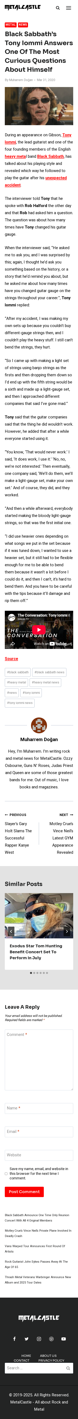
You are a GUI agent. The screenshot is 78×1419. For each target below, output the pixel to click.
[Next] (67, 931)
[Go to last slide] (11, 931)
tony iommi (31, 692)
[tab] (31, 973)
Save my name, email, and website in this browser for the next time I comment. (39, 1174)
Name (13, 1108)
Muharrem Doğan (21, 80)
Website (14, 1155)
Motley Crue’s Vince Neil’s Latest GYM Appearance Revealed (61, 834)
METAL (11, 25)
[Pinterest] (51, 1339)
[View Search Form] (58, 8)
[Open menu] (68, 8)
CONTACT (21, 1360)
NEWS (23, 25)
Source (11, 659)
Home (26, 1356)
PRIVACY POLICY (51, 1360)
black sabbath (18, 672)
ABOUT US (48, 1356)
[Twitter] (26, 1339)
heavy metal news (45, 682)
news (12, 692)
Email (13, 1131)
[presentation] (39, 915)
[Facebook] (14, 1339)
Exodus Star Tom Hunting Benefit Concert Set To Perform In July (36, 952)
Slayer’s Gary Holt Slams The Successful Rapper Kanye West (18, 834)
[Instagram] (39, 1339)
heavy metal (16, 682)
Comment (17, 1035)
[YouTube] (63, 1339)
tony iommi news (20, 703)
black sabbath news (49, 672)
